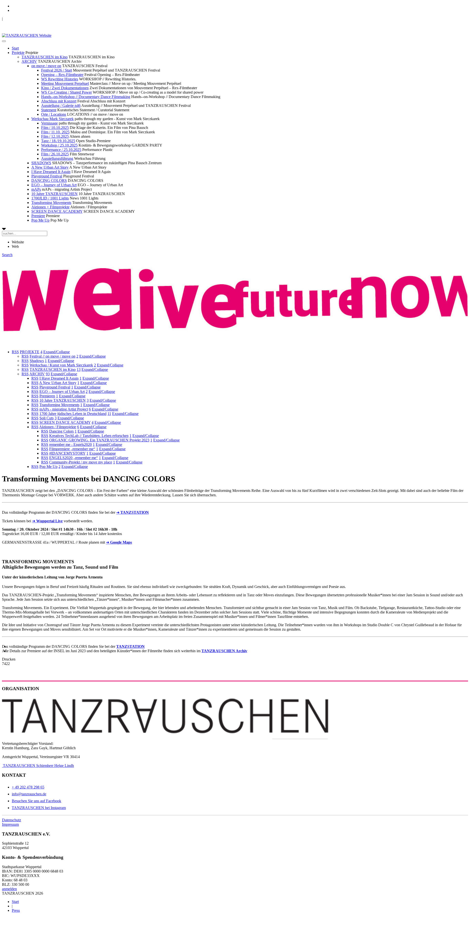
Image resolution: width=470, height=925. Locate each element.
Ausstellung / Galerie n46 (61, 105)
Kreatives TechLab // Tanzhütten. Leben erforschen (89, 436)
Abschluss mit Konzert (58, 101)
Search (7, 255)
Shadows (37, 361)
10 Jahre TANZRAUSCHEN (54, 194)
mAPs (36, 189)
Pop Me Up (40, 220)
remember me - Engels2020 (70, 444)
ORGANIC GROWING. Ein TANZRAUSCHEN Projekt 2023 (99, 440)
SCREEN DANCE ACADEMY (56, 211)
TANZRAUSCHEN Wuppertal (27, 19)
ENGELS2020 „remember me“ (73, 458)
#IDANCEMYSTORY (67, 453)
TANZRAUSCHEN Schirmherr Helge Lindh (38, 765)
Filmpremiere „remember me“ (72, 449)
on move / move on (46, 66)
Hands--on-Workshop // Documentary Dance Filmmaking (85, 97)
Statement (48, 110)
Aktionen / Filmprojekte (57, 427)
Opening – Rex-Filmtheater (62, 75)
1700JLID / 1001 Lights (50, 198)
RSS (15, 352)
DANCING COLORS (49, 180)
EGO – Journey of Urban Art (54, 185)
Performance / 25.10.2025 (61, 150)
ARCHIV (29, 61)
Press (16, 910)
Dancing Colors (61, 431)
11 (109, 414)
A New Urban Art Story (50, 167)
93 (48, 374)
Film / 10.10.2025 (55, 127)
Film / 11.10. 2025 (55, 132)
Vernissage (49, 123)
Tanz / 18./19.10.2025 (58, 141)
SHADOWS (41, 163)
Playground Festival (46, 176)
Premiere (38, 216)
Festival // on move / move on (52, 356)
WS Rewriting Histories (59, 79)
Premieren (47, 396)
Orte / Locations (53, 114)
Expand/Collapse (56, 352)
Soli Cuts (46, 418)
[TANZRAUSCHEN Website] (26, 35)
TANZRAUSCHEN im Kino (45, 57)
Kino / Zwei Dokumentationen (65, 88)
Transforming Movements (51, 202)
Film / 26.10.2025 (55, 154)
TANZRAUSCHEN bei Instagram (39, 808)
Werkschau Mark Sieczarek (52, 119)
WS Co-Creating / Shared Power (66, 92)
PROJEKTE (29, 352)
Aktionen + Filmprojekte (50, 207)
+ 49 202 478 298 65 (28, 787)
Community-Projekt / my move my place (80, 462)
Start (15, 48)
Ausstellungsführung (57, 158)
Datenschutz (11, 820)
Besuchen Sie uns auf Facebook (36, 801)
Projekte (18, 52)
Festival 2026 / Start (56, 70)
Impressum (10, 824)
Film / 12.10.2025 (55, 136)
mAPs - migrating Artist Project (63, 409)
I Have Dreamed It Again (50, 172)
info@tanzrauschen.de (29, 794)
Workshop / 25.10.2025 (59, 145)
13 (79, 369)
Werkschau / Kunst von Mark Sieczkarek (61, 365)
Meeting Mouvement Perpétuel (65, 83)
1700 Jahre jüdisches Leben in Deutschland (72, 414)
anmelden (9, 889)
